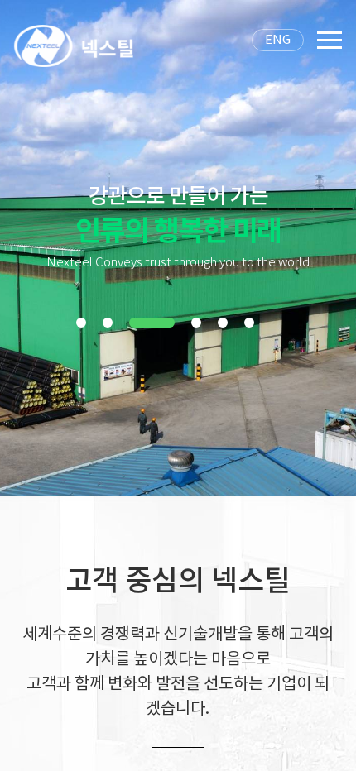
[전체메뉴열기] (329, 49)
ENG (278, 40)
